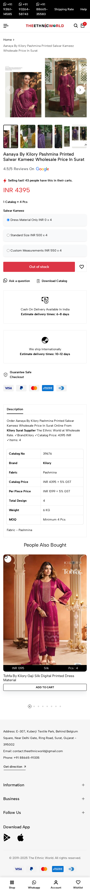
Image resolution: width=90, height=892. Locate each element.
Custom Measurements (36, 250)
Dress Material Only (31, 220)
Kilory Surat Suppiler (21, 430)
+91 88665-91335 (27, 758)
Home (7, 40)
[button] (80, 90)
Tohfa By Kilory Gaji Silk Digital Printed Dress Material (38, 678)
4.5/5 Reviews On (19, 169)
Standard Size (28, 235)
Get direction (12, 767)
